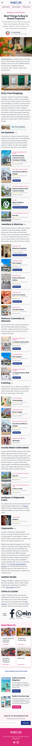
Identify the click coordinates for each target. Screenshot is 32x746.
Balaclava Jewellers (19, 248)
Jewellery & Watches (12, 224)
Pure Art (15, 215)
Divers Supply (17, 412)
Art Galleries (8, 133)
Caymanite (7, 528)
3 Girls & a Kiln (17, 488)
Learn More (16, 707)
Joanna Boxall (16, 32)
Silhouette (15, 440)
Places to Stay (26, 7)
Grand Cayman (6, 7)
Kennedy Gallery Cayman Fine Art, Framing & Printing (19, 158)
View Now (16, 691)
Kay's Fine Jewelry (18, 295)
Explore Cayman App (20, 696)
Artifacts (25, 506)
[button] (2, 2)
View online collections (19, 255)
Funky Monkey (17, 400)
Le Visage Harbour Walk (20, 373)
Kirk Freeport (17, 263)
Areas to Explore (16, 7)
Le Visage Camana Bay (20, 342)
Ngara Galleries (17, 202)
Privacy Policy (16, 738)
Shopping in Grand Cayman (16, 12)
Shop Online (16, 180)
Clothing (6, 383)
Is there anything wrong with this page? (16, 671)
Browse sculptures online (20, 207)
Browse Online (17, 269)
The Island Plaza (18, 309)
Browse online (17, 301)
